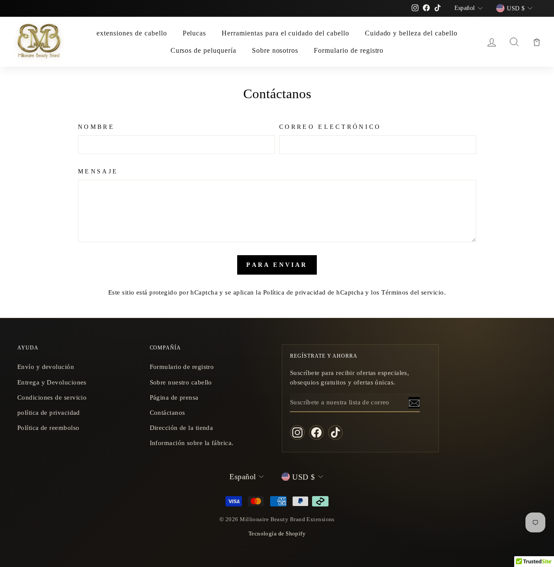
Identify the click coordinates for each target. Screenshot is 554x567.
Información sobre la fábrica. (192, 442)
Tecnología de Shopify (277, 534)
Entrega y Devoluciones (52, 382)
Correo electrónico (330, 126)
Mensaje (98, 171)
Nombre (96, 126)
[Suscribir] (414, 402)
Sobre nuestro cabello (181, 382)
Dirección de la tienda (181, 427)
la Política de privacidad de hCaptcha (310, 292)
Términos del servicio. (413, 292)
